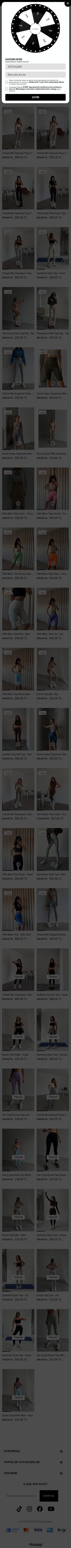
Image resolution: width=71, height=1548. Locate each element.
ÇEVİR (35, 97)
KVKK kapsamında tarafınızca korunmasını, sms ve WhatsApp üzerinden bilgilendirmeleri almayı (35, 88)
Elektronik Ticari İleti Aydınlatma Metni (46, 82)
